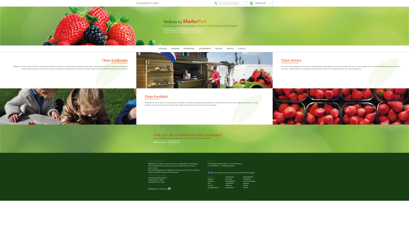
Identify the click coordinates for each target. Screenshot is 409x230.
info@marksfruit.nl (228, 166)
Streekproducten (213, 187)
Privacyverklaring (239, 200)
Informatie (228, 179)
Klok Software (218, 200)
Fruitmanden (229, 177)
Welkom (210, 179)
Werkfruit (228, 185)
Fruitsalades (247, 179)
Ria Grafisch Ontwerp (198, 200)
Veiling (245, 185)
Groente (210, 185)
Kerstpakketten (248, 177)
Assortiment (229, 183)
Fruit (209, 183)
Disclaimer (228, 200)
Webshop (211, 181)
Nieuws (245, 187)
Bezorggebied (230, 181)
